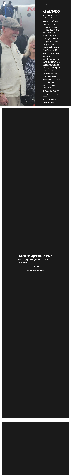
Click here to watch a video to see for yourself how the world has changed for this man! (51, 69)
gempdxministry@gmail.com (50, 102)
